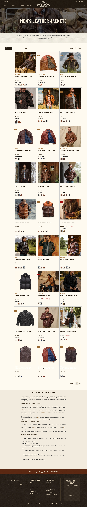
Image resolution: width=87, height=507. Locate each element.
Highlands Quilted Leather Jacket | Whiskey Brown (48, 143)
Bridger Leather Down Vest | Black (25, 288)
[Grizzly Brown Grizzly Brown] (16, 85)
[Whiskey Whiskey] (19, 122)
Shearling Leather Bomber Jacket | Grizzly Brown (25, 69)
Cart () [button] (81, 1)
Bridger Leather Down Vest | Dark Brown (71, 252)
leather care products (26, 426)
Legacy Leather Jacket (45, 412)
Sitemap (31, 495)
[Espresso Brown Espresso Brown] (19, 85)
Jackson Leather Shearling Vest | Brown (71, 361)
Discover (29, 5)
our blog (34, 427)
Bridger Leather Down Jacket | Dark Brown (71, 179)
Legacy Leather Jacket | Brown (25, 106)
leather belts (60, 416)
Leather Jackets (4, 6)
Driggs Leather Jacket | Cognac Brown (48, 179)
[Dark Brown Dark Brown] (44, 121)
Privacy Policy (33, 489)
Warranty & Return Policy (51, 494)
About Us (31, 482)
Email (9, 484)
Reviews (47, 484)
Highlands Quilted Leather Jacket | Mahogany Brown (48, 325)
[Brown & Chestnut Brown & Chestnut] (39, 85)
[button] (10, 6)
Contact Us (6, 1)
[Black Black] (26, 85)
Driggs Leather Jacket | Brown (25, 179)
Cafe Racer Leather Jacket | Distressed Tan (48, 288)
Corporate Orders (34, 491)
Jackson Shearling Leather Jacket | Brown (71, 69)
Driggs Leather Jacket (24, 409)
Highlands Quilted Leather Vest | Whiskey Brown (48, 361)
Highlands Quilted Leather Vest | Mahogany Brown (25, 361)
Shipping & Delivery (34, 493)
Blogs (31, 484)
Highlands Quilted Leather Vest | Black (71, 324)
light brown (51, 460)
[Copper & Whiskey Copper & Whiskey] (41, 85)
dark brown (56, 460)
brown (48, 460)
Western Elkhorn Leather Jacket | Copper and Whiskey (48, 69)
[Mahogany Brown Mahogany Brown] (16, 159)
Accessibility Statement (35, 498)
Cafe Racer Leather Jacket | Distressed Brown (71, 216)
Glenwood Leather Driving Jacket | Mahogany (25, 143)
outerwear (38, 417)
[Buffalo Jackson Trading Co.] (43, 4)
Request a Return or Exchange (50, 490)
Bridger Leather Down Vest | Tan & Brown (48, 216)
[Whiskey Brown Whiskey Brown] (24, 85)
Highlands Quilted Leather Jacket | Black (25, 325)
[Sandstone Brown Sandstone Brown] (21, 85)
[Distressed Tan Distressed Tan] (64, 231)
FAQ (46, 487)
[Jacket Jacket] (64, 85)
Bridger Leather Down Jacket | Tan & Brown (71, 106)
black (45, 460)
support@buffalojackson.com (72, 485)
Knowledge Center (34, 487)
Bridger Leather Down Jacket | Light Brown (48, 106)
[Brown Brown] (16, 122)
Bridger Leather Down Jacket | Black (25, 252)
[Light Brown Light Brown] (39, 121)
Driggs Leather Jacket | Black (48, 252)
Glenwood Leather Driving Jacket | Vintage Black (71, 288)
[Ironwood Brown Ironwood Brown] (64, 159)
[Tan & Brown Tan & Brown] (41, 121)
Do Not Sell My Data (50, 496)
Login (75, 1)
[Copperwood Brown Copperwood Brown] (61, 159)
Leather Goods (14, 6)
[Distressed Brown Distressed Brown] (61, 231)
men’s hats (35, 419)
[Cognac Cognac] (21, 195)
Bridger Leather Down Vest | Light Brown (25, 216)
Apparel (22, 5)
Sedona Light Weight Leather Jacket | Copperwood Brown (71, 143)
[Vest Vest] (61, 85)
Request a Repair (49, 492)
